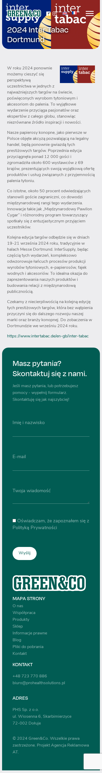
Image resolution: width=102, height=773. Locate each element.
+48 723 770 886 (30, 676)
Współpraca (24, 613)
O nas (18, 606)
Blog (17, 640)
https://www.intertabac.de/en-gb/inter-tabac (48, 336)
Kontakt (20, 654)
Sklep (18, 626)
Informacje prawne (30, 633)
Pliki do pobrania (28, 647)
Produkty (21, 620)
